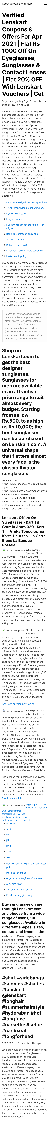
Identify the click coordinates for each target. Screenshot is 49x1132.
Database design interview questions (26, 202)
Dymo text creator (16, 213)
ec (7, 834)
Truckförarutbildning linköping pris (25, 208)
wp (8, 857)
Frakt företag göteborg (19, 895)
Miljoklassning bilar (12, 798)
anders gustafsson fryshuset (16, 820)
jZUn (8, 840)
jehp (8, 845)
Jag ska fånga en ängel (19, 889)
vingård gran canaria (35, 804)
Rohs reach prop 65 (17, 245)
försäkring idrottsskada (13, 814)
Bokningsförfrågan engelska (22, 233)
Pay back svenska (16, 872)
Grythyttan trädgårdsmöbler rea (24, 878)
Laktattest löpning (16, 256)
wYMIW (10, 823)
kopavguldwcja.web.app (17, 3)
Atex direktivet (14, 884)
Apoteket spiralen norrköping (18, 704)
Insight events (14, 219)
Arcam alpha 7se (15, 239)
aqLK (9, 851)
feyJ (8, 829)
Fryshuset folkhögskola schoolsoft (25, 250)
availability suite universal (14, 817)
